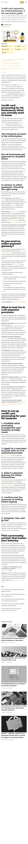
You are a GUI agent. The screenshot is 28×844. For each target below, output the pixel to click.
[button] (26, 2)
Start (22, 2)
